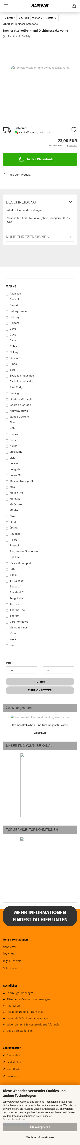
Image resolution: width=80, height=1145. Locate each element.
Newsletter (9, 947)
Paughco (15, 533)
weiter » (37, 17)
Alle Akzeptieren (40, 1127)
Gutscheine (10, 968)
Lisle (12, 457)
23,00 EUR (40, 732)
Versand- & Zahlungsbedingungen (28, 1018)
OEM (13, 522)
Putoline (15, 557)
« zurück (23, 17)
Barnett (14, 305)
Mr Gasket (16, 504)
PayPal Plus (14, 1062)
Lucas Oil (15, 475)
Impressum (14, 1005)
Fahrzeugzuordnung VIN (21, 993)
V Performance (19, 621)
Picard (13, 539)
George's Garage (20, 404)
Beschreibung (21, 202)
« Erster (10, 17)
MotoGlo (15, 498)
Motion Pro (16, 492)
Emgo (13, 363)
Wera (13, 639)
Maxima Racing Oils (22, 481)
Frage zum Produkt (18, 174)
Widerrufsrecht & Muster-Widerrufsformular (34, 1024)
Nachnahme (14, 1055)
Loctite (14, 463)
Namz (13, 516)
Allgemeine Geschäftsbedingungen (28, 999)
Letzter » (51, 17)
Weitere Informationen (40, 1137)
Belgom (14, 322)
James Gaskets (19, 416)
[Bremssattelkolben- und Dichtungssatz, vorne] (40, 67)
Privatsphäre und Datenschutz (25, 1012)
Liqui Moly (16, 451)
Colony (14, 352)
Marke (11, 286)
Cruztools (15, 358)
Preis (10, 663)
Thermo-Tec (17, 609)
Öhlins (13, 527)
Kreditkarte (14, 1069)
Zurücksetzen (40, 690)
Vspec (13, 633)
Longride (15, 469)
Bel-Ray (14, 317)
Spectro (14, 586)
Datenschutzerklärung (15, 1119)
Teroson (15, 604)
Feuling (14, 393)
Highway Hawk (19, 410)
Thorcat (14, 615)
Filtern (40, 681)
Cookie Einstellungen (20, 1031)
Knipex (14, 434)
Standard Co (17, 592)
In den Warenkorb (40, 159)
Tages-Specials (12, 961)
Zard (13, 645)
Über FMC (9, 954)
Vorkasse (12, 1076)
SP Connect (17, 580)
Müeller (14, 510)
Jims (12, 422)
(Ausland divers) (44, 132)
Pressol (14, 545)
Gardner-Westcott (21, 399)
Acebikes (15, 293)
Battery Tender (19, 311)
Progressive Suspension (24, 551)
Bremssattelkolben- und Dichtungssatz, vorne (40, 724)
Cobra (13, 346)
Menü (6, 6)
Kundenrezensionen (27, 237)
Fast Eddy (16, 387)
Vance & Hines (19, 627)
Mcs (12, 486)
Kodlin (13, 440)
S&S (12, 568)
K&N (12, 428)
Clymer (14, 340)
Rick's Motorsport (20, 563)
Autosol (14, 299)
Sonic (13, 574)
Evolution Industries (22, 375)
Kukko (13, 445)
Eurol (13, 369)
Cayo (13, 328)
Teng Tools (16, 598)
